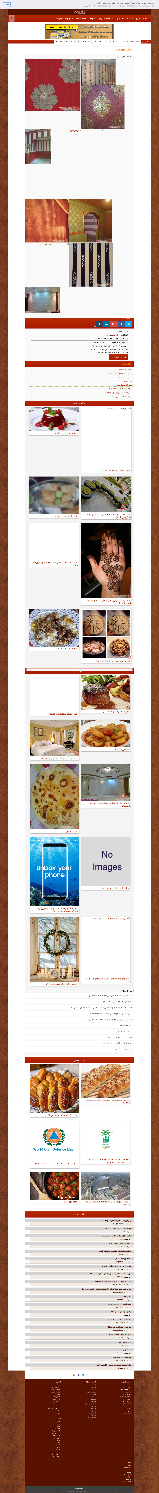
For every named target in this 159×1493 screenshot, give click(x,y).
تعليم (138, 18)
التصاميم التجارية (55, 1390)
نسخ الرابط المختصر (119, 357)
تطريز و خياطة (56, 1399)
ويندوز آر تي (92, 1408)
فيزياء (121, 1254)
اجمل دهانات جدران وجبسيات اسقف (119, 392)
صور (59, 1442)
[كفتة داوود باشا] (54, 1186)
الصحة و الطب (81, 18)
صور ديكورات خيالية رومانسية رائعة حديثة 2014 (116, 1266)
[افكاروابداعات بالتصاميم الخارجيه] (106, 438)
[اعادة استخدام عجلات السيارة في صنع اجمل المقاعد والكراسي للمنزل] (106, 494)
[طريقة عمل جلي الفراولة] (54, 419)
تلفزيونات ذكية (92, 1418)
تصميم (60, 18)
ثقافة (58, 1440)
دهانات (105, 346)
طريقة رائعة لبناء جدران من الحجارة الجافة (118, 1228)
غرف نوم (120, 1269)
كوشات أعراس (127, 1481)
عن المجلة (128, 1392)
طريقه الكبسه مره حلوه (66, 649)
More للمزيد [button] (88, 6)
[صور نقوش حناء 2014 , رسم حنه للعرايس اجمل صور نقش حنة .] (54, 542)
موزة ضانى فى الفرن (124, 1342)
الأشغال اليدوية (56, 1387)
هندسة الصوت (56, 1457)
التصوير (58, 1426)
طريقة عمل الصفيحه (124, 1049)
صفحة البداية (127, 1385)
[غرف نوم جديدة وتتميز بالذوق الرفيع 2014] (54, 738)
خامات (58, 1411)
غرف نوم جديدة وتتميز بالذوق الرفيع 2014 (59, 758)
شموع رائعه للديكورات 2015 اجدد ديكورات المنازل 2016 (107, 980)
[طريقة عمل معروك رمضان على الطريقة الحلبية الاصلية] (105, 1081)
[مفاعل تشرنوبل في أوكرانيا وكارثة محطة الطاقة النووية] (105, 1186)
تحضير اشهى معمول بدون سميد (119, 1037)
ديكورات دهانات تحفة (124, 385)
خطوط (58, 1413)
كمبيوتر (93, 1399)
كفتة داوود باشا (126, 1025)
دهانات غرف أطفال (125, 369)
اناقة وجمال (119, 1299)
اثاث (130, 1470)
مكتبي (94, 1394)
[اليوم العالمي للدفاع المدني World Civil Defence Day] (54, 1141)
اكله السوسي (127, 1349)
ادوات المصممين (55, 1404)
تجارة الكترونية (56, 1436)
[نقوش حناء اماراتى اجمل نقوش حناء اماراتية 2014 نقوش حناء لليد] (106, 560)
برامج (100, 18)
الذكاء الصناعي (56, 1429)
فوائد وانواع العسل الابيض (123, 1258)
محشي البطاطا (122, 749)
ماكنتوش (93, 1390)
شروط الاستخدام (126, 1387)
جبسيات (120, 1246)
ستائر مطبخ (128, 381)
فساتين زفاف (127, 1296)
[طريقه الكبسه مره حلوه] (54, 628)
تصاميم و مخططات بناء (54, 1397)
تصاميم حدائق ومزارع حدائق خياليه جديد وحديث (116, 1236)
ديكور (121, 1231)
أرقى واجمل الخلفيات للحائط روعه (120, 373)
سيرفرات (93, 1387)
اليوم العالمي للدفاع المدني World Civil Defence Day (111, 1013)
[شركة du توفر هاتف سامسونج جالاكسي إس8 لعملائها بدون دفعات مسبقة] (54, 871)
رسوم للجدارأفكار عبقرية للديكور (119, 388)
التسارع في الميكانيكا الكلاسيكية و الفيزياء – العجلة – (114, 1251)
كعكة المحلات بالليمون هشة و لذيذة (117, 1043)
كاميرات (93, 1397)
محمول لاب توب (91, 1392)
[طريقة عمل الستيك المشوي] (105, 692)
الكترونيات (93, 1415)
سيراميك (128, 1477)
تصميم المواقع (56, 1433)
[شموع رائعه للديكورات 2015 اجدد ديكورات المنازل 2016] (105, 947)
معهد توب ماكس (126, 1406)
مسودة (99, 346)
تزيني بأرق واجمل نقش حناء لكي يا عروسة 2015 (116, 1220)
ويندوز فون (93, 1411)
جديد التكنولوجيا (119, 18)
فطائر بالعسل (72, 831)
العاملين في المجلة (125, 1397)
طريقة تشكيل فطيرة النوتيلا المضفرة (113, 661)
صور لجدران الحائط (125, 377)
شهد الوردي (127, 1054)
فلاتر (59, 1445)
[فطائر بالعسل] (54, 796)
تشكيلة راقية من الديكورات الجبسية (120, 1334)
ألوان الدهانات (112, 335)
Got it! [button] (7, 5)
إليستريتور (57, 1424)
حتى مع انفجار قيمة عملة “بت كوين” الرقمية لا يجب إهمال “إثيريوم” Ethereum (106, 1289)
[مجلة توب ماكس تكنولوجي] (79, 12)
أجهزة (131, 18)
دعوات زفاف (57, 1401)
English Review (126, 1413)
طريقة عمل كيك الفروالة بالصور (121, 1357)
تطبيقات (92, 18)
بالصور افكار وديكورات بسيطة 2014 (62, 984)
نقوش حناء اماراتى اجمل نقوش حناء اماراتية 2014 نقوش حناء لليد (108, 601)
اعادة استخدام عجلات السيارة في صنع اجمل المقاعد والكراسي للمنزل (107, 515)
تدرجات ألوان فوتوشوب (54, 1408)
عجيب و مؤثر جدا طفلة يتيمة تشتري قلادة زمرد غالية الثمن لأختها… (110, 1273)
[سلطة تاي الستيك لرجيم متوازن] (105, 861)
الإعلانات (128, 1399)
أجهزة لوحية (92, 1413)
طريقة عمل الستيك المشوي (116, 711)
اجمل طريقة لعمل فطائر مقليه (64, 714)
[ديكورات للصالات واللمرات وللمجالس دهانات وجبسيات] (105, 782)
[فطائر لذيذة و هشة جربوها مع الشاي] (54, 1088)
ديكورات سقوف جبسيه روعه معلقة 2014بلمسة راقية (114, 1365)
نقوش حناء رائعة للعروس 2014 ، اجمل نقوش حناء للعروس (113, 1281)
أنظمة (108, 18)
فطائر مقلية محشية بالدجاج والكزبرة (119, 1319)
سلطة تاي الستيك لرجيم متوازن (115, 888)
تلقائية (115, 346)
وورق (93, 346)
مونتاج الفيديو (56, 1452)
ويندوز (94, 1406)
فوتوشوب (57, 1450)
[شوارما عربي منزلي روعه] (54, 495)
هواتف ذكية (92, 1401)
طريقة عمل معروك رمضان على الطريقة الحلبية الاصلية (110, 995)
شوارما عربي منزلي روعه (66, 516)
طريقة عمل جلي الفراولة (66, 433)
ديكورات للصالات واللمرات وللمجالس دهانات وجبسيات (110, 804)
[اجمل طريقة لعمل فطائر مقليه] (54, 693)
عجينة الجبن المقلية (124, 1031)
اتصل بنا (128, 1411)
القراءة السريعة (56, 1431)
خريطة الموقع (127, 1401)
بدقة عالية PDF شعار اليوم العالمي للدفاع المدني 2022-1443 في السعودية (101, 1007)
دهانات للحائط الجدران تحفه (121, 396)
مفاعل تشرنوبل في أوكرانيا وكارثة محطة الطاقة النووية (109, 1019)
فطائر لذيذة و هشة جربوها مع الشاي (117, 1001)
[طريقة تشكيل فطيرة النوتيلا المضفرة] (106, 634)
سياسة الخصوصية (126, 1390)
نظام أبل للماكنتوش (90, 1404)
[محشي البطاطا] (105, 733)
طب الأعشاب (127, 1408)
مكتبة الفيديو (118, 1277)
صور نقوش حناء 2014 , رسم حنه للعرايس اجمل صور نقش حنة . (55, 564)
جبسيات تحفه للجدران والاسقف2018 (120, 1243)
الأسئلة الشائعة (127, 1394)
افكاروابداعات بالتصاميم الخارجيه (115, 471)
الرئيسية (146, 18)
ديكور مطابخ (127, 1474)
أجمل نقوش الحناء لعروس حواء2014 (119, 1327)
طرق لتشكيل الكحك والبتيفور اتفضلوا (119, 1304)
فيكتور (58, 1447)
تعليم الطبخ (119, 1307)
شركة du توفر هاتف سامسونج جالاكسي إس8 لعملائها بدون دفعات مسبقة (58, 909)
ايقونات (58, 1406)
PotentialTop (77, 1491)
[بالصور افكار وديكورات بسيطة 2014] (54, 949)
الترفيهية (69, 18)
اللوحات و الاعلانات (55, 1392)
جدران (110, 346)
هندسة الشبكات (56, 1454)
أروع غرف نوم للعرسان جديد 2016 (120, 1311)
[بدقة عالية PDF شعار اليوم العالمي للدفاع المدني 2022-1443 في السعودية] (105, 1139)
